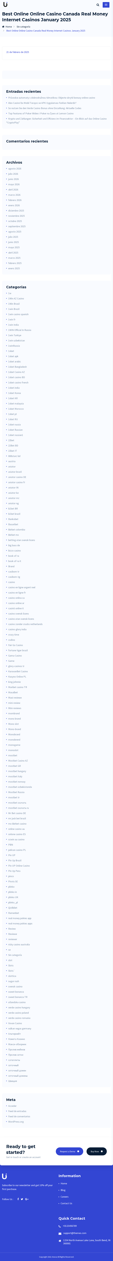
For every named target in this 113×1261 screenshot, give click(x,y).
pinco (11, 876)
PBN (10, 844)
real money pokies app (19, 918)
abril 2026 (13, 189)
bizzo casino (14, 550)
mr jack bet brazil (17, 818)
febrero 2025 (14, 263)
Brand (11, 566)
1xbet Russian (15, 429)
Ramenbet (13, 913)
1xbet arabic (14, 361)
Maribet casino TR (17, 687)
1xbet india (14, 387)
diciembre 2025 (16, 210)
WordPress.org (16, 1121)
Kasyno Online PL (17, 676)
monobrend (14, 739)
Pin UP (11, 855)
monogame (14, 744)
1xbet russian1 (15, 435)
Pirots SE (13, 881)
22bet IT (12, 450)
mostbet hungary (17, 771)
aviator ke (13, 492)
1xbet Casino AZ (16, 372)
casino (11, 582)
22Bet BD (13, 445)
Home (9, 26)
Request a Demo (67, 1151)
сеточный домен (17, 1070)
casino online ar (16, 603)
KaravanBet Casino (18, 671)
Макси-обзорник (17, 1044)
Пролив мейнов (16, 1049)
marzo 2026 (14, 194)
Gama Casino (15, 655)
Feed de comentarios (19, 1116)
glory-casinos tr (16, 666)
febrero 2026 (14, 200)
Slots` (11, 970)
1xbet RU (13, 419)
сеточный (13, 1065)
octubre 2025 (15, 221)
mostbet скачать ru (18, 807)
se (9, 949)
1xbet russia (14, 424)
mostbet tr (14, 797)
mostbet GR (14, 765)
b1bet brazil (14, 513)
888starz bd (14, 456)
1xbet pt (12, 414)
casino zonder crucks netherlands (25, 624)
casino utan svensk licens (21, 618)
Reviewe (12, 934)
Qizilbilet (12, 907)
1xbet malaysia (16, 403)
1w (9, 293)
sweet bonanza (16, 991)
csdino (11, 639)
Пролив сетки (15, 1054)
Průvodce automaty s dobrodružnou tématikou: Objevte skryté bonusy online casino (51, 97)
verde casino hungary (19, 1007)
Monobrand (14, 734)
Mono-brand (14, 729)
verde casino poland (18, 1012)
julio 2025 (13, 236)
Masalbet (13, 692)
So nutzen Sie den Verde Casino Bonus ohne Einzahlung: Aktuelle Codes (44, 108)
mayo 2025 (14, 247)
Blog (63, 1190)
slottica (12, 976)
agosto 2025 (14, 231)
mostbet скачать (17, 802)
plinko (11, 886)
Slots (11, 965)
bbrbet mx (13, 534)
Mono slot (13, 723)
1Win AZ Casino (16, 298)
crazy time (13, 634)
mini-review (14, 702)
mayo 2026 (14, 184)
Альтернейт (14, 1033)
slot (10, 960)
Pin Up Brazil (14, 860)
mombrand (14, 713)
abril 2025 (13, 252)
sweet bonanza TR (17, 997)
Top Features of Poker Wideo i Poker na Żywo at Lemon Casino (41, 113)
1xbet (11, 351)
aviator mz (13, 498)
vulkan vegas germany (19, 1028)
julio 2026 (13, 173)
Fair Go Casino (15, 645)
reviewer (12, 939)
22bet (11, 440)
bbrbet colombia (16, 529)
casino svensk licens (18, 613)
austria (11, 461)
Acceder (12, 1105)
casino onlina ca (16, 597)
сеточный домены (18, 1075)
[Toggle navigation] (106, 5)
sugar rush (13, 981)
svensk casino (15, 986)
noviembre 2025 (16, 215)
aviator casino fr (16, 482)
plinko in (12, 892)
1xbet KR (13, 398)
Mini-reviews (14, 708)
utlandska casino (17, 1002)
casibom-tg (14, 576)
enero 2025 (14, 268)
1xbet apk (13, 356)
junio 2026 (13, 179)
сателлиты (14, 1060)
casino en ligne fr (17, 592)
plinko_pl (13, 902)
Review (12, 928)
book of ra (13, 555)
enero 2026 (14, 205)
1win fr (11, 319)
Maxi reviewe (15, 697)
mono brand (14, 718)
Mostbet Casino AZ (18, 760)
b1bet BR (13, 508)
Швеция (12, 1081)
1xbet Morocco (16, 408)
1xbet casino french (18, 382)
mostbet (12, 755)
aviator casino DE (17, 477)
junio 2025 (13, 242)
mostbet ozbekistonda (20, 786)
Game (11, 660)
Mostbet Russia (16, 792)
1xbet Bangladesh (17, 366)
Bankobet (13, 519)
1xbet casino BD (16, 377)
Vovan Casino (15, 1023)
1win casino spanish (18, 314)
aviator (12, 466)
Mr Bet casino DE (17, 813)
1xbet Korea (14, 393)
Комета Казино (16, 1039)
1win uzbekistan (16, 340)
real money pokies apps (20, 923)
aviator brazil (15, 471)
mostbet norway (16, 781)
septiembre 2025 (16, 226)
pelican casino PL (17, 849)
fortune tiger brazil (18, 650)
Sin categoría (23, 26)
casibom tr (13, 571)
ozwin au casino (16, 839)
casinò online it (16, 608)
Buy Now (95, 1151)
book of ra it (14, 561)
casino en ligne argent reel (21, 587)
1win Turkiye (14, 335)
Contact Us (66, 1203)
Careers (64, 1196)
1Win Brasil (14, 303)
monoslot (13, 750)
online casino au (16, 828)
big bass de (14, 545)
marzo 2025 (14, 257)
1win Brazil (13, 309)
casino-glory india (17, 629)
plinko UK (13, 897)
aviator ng (13, 503)
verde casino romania (19, 1018)
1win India (13, 324)
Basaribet (13, 524)
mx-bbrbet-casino (17, 823)
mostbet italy (15, 776)
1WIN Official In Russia (19, 330)
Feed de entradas (17, 1111)
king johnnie (14, 681)
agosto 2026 (14, 168)
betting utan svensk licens (21, 540)
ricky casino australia (19, 944)
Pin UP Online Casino (19, 865)
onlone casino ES (17, 834)
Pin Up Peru (14, 871)
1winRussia (14, 345)
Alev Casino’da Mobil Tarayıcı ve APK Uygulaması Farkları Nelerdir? (42, 102)
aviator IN (13, 487)
